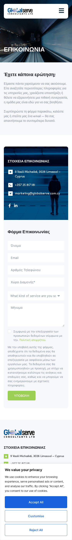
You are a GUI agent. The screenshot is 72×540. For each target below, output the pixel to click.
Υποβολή (21, 396)
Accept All (36, 502)
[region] (36, 502)
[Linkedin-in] (16, 206)
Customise (36, 516)
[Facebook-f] (10, 206)
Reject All (36, 530)
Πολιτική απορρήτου (32, 340)
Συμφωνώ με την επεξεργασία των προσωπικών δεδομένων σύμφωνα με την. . (37, 336)
